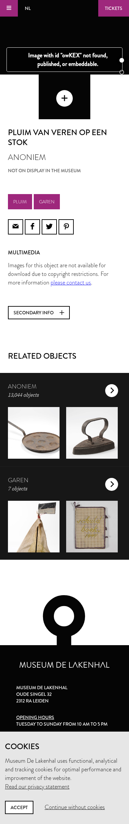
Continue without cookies (75, 807)
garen (47, 201)
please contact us (71, 282)
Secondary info (34, 312)
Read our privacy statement (37, 786)
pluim (20, 201)
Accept (19, 807)
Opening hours (35, 717)
